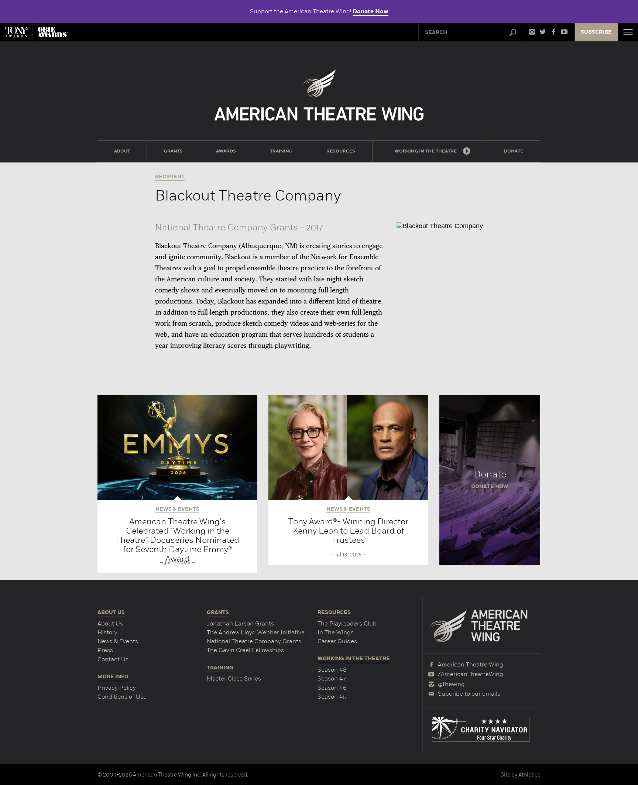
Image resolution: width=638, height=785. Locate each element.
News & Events (117, 641)
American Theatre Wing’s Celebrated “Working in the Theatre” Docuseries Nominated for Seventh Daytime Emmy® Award (177, 540)
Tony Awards (16, 32)
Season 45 (332, 696)
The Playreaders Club (347, 623)
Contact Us (112, 659)
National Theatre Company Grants (254, 641)
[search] (512, 32)
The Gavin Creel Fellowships (245, 650)
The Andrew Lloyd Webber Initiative (256, 632)
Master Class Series (234, 678)
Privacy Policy (116, 687)
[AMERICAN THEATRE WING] (319, 95)
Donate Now (370, 11)
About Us (110, 623)
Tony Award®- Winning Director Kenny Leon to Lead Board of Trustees (348, 530)
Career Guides (337, 641)
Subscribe (596, 32)
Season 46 (332, 687)
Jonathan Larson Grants (240, 623)
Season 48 (332, 669)
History (107, 632)
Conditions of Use (122, 696)
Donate (489, 480)
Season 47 (332, 678)
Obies (52, 32)
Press (105, 650)
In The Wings (336, 632)
